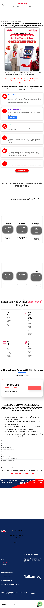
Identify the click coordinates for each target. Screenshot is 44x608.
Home (12, 530)
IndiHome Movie (14, 533)
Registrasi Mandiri (19, 530)
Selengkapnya (12, 117)
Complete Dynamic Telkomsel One (17, 535)
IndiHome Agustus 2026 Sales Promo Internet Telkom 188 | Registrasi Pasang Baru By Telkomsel (22, 24)
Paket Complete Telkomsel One (16, 540)
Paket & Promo (17, 537)
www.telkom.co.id (4, 562)
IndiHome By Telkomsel (12, 604)
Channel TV (16, 542)
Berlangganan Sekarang (7, 238)
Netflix (20, 533)
